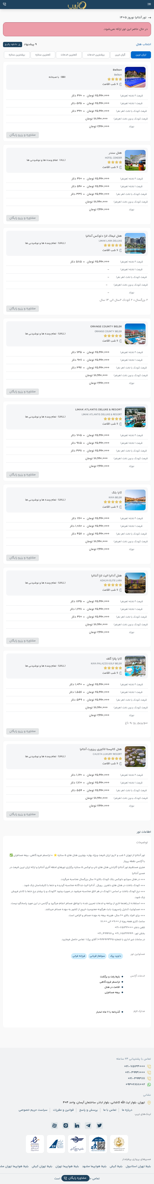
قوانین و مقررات (63, 1110)
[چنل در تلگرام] (88, 1125)
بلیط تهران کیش (42, 1166)
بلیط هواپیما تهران (67, 1166)
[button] (22, 135)
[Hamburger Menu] (149, 4)
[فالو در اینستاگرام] (65, 1125)
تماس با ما (109, 1110)
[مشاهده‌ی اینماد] (35, 1144)
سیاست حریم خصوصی (33, 1110)
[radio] (150, 52)
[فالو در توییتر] (99, 1125)
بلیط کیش (116, 1166)
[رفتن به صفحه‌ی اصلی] (77, 5)
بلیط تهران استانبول (138, 1166)
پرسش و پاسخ (88, 1110)
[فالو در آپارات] (54, 1125)
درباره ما (127, 1110)
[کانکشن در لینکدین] (77, 1125)
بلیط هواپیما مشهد (94, 1166)
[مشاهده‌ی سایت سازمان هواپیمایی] (98, 1144)
